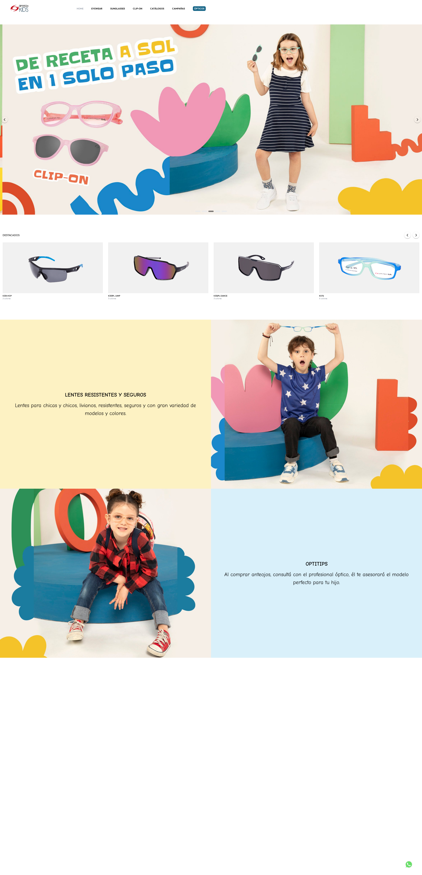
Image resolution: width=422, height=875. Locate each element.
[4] (217, 211)
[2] (204, 211)
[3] (211, 211)
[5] (224, 211)
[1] (197, 211)
